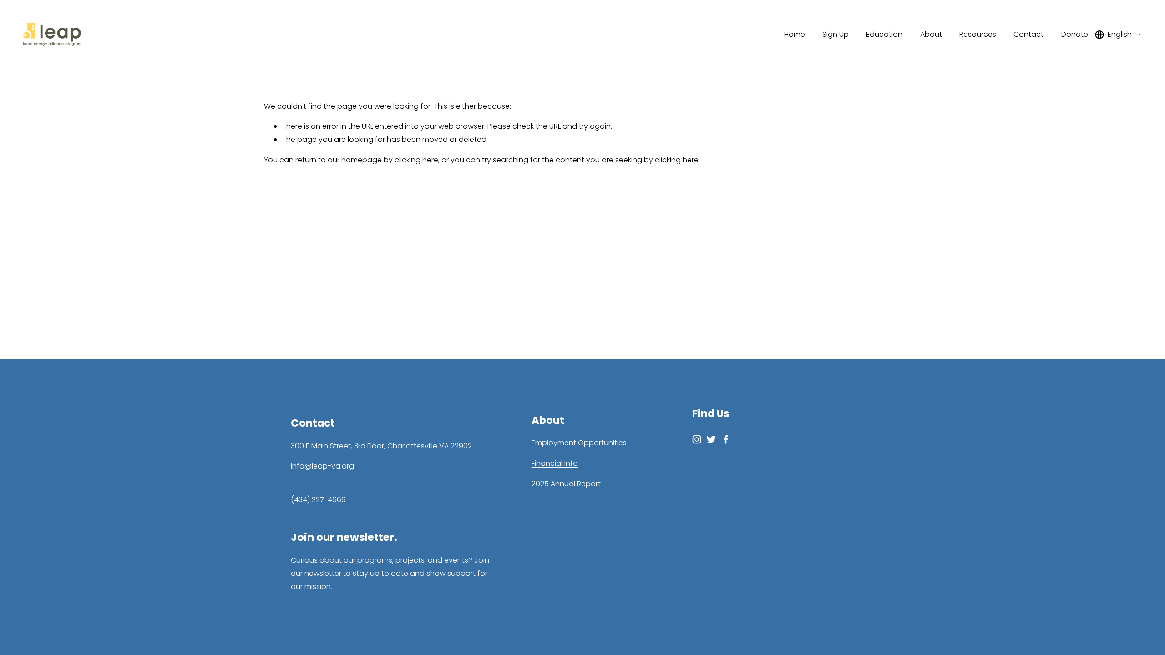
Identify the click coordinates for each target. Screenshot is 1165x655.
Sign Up (835, 34)
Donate (1074, 34)
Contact (1028, 34)
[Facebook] (725, 439)
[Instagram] (696, 439)
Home (794, 34)
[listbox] (1118, 34)
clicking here (416, 160)
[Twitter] (711, 439)
